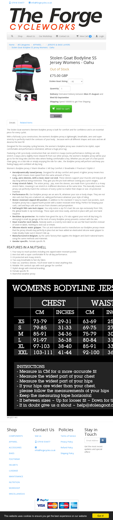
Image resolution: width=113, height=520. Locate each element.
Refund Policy (67, 447)
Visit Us (38, 436)
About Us (31, 36)
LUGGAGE (13, 470)
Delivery (54, 94)
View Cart (85, 36)
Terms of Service (68, 436)
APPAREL (37, 44)
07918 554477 (18, 2)
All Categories (24, 44)
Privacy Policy (67, 441)
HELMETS (13, 465)
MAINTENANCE (16, 476)
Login (101, 36)
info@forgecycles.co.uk (45, 450)
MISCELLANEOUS (17, 493)
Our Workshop (45, 36)
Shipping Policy (67, 453)
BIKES (11, 453)
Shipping (54, 101)
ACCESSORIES (15, 447)
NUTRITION (14, 482)
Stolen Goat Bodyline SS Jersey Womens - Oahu (33, 47)
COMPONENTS (16, 436)
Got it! (100, 515)
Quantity (54, 88)
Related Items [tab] (26, 122)
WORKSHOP (14, 488)
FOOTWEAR (14, 459)
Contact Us (64, 36)
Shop (20, 36)
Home (11, 44)
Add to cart (63, 108)
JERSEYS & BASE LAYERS (59, 44)
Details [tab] (12, 122)
